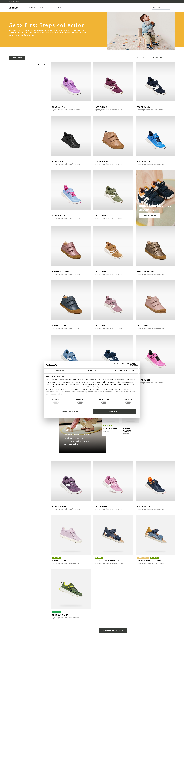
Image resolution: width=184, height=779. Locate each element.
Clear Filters (43, 65)
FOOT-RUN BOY (143, 107)
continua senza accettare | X (126, 363)
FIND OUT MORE (149, 215)
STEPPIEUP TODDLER (60, 271)
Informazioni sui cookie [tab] (124, 371)
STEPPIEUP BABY (101, 161)
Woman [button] (32, 8)
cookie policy (56, 394)
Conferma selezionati (69, 411)
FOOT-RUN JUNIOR (60, 615)
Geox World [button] (60, 8)
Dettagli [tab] (92, 371)
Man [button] (41, 8)
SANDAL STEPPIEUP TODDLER (107, 561)
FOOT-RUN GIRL (59, 107)
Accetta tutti (114, 411)
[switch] (80, 403)
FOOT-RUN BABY (59, 506)
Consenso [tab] (60, 371)
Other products (113, 631)
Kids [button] (49, 8)
